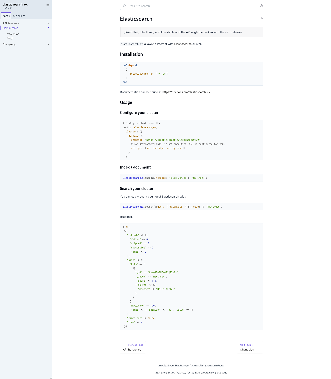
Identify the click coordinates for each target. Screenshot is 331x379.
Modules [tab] (19, 16)
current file (197, 365)
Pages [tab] (6, 16)
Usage (9, 38)
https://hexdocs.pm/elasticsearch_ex (186, 92)
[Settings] (261, 6)
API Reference (11, 23)
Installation (12, 34)
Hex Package (166, 365)
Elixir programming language (211, 372)
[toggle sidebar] (47, 5)
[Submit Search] (124, 6)
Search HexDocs (214, 365)
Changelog (9, 44)
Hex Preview (182, 365)
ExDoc (171, 372)
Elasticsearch (10, 28)
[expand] (48, 23)
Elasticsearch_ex (15, 4)
